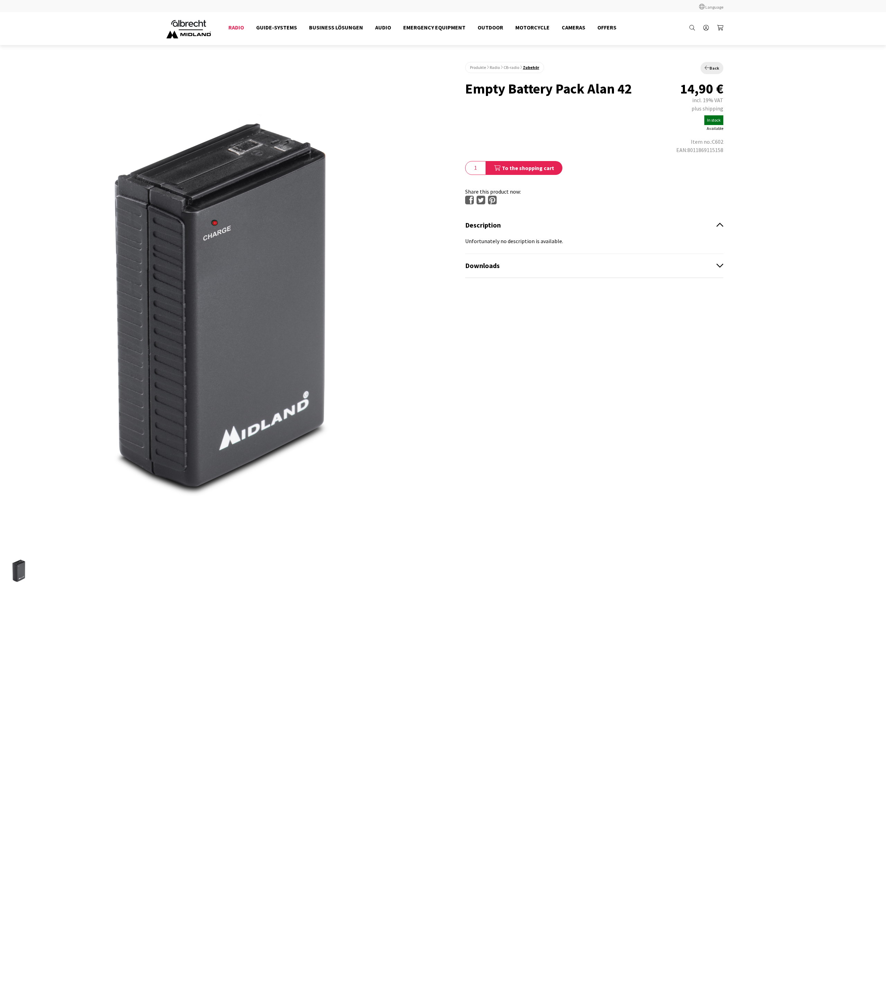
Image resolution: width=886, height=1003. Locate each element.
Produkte (478, 67)
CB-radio (511, 67)
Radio (495, 67)
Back (714, 68)
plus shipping (707, 108)
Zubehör (531, 67)
